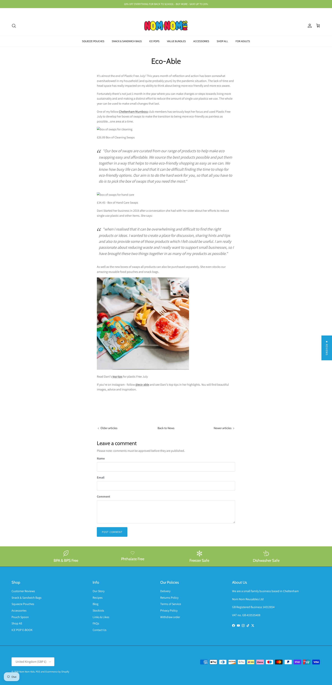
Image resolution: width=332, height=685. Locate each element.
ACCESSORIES (201, 41)
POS (38, 671)
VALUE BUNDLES (176, 41)
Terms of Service (170, 604)
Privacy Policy (169, 610)
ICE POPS (154, 41)
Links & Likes (101, 617)
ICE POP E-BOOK (22, 630)
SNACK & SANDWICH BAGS (127, 41)
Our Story (99, 591)
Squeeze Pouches (23, 604)
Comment (103, 496)
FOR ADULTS (243, 41)
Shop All (17, 623)
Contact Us (99, 630)
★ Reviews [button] (327, 347)
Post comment (112, 532)
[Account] (309, 25)
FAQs (96, 623)
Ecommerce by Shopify (57, 671)
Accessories (19, 610)
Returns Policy (169, 598)
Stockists (98, 610)
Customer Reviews (23, 591)
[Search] (14, 25)
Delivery (165, 591)
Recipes (98, 598)
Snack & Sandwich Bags (27, 598)
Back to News (166, 428)
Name (101, 458)
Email (101, 477)
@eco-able (142, 385)
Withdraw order (170, 617)
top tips (117, 377)
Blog (95, 604)
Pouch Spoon (20, 617)
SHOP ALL (222, 41)
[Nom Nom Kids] (166, 26)
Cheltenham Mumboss (133, 112)
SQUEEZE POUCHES (93, 41)
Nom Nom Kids (27, 671)
